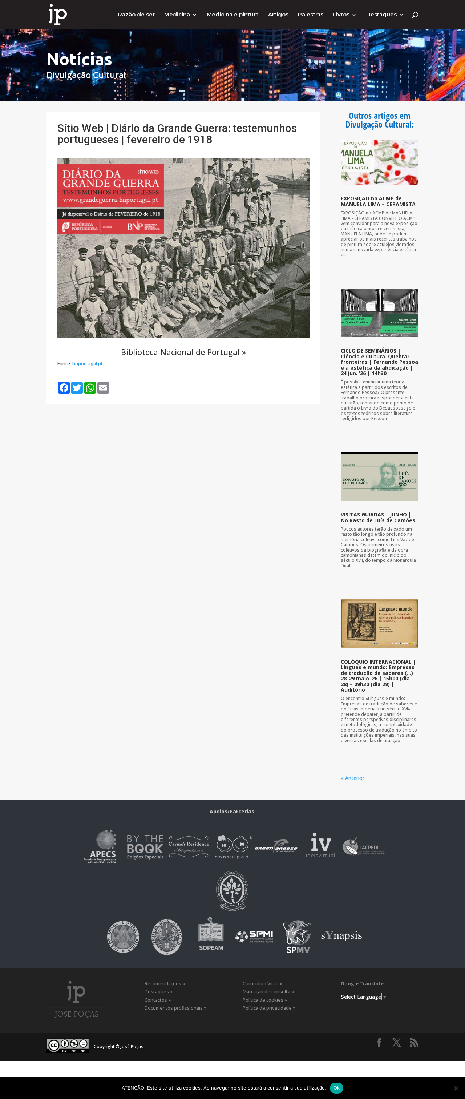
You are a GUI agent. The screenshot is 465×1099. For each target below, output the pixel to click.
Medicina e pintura (233, 15)
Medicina (177, 15)
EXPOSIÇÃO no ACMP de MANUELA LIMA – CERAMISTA (378, 201)
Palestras (310, 15)
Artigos (278, 15)
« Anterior (352, 777)
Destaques (381, 15)
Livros (341, 15)
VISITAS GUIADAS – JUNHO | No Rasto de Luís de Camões (378, 517)
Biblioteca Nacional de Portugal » (183, 351)
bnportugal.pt (87, 363)
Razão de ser (136, 15)
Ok (336, 1088)
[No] (456, 1088)
